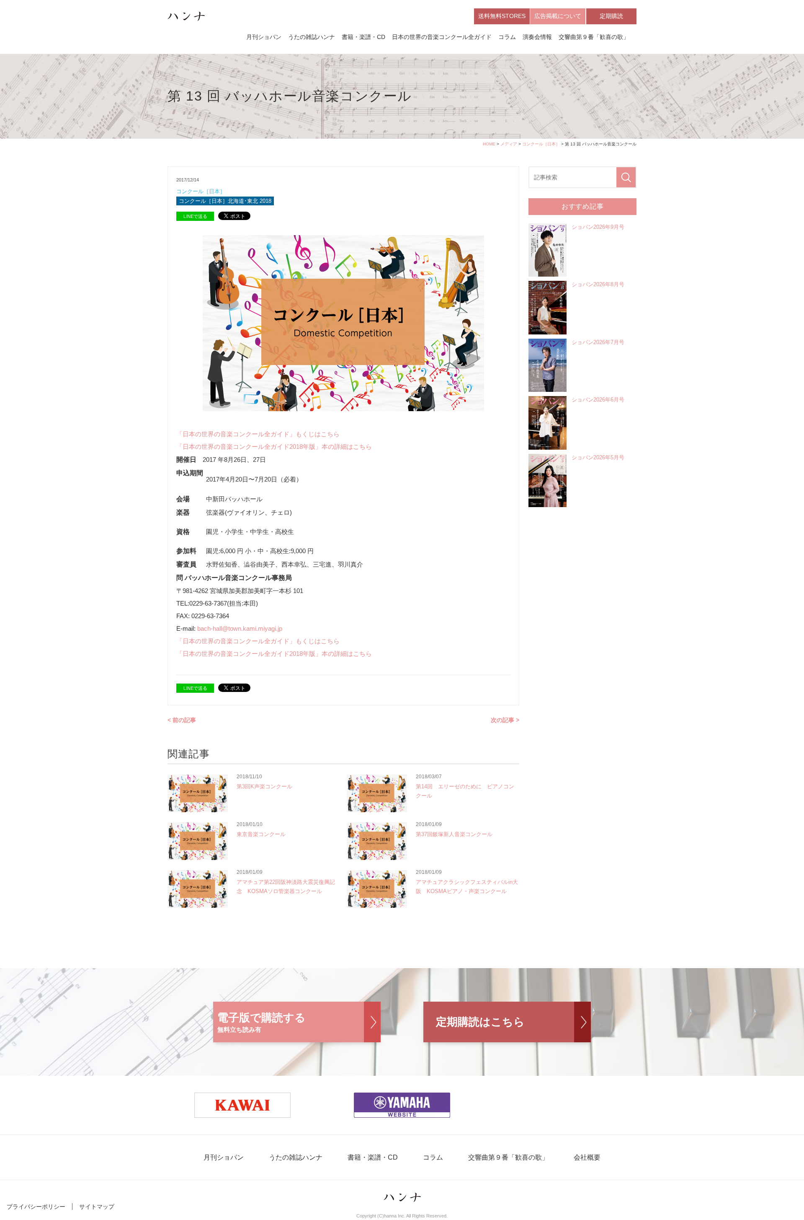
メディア (508, 144)
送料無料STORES (502, 16)
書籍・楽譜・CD (363, 37)
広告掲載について (557, 16)
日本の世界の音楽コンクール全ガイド (442, 37)
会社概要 (587, 1157)
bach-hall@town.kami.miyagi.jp (239, 628)
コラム (507, 37)
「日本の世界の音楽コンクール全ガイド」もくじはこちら (258, 434)
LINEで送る (195, 216)
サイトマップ (96, 1206)
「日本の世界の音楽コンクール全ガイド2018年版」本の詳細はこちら (274, 446)
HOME (489, 144)
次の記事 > (505, 720)
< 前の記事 (182, 720)
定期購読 (611, 16)
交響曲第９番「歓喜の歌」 (594, 37)
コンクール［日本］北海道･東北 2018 (225, 201)
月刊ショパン (263, 37)
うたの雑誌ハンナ (311, 37)
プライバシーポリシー (36, 1206)
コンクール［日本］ (541, 144)
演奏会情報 (537, 37)
